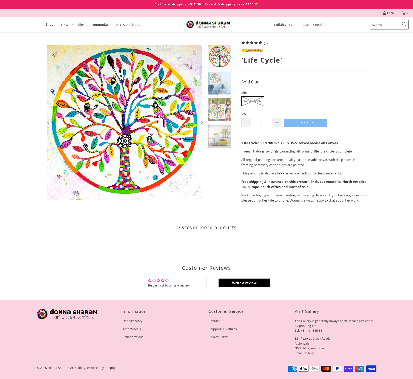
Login (391, 13)
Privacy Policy (218, 337)
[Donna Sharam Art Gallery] (208, 24)
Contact (214, 321)
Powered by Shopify (101, 368)
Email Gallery (304, 353)
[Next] (201, 122)
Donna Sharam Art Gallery (66, 368)
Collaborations (133, 337)
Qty (243, 114)
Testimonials (132, 329)
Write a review (244, 282)
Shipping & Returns (223, 329)
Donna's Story (132, 321)
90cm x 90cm (253, 101)
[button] (52, 24)
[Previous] (48, 122)
